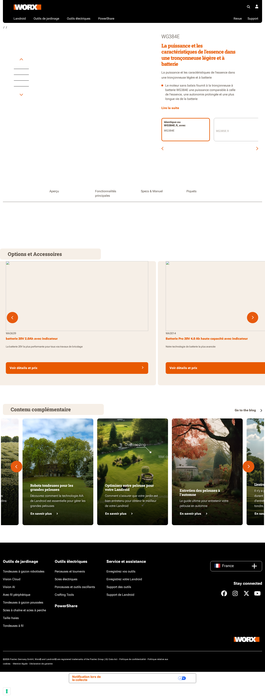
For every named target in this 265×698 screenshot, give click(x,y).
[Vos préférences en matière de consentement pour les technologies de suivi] (6, 691)
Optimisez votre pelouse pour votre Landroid (129, 487)
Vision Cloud (11, 579)
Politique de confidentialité (132, 659)
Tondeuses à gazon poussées (23, 602)
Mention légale (20, 663)
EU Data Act (111, 659)
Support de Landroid (120, 595)
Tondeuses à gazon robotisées (23, 571)
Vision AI (9, 587)
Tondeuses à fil (13, 626)
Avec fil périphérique (16, 595)
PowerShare (66, 606)
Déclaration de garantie (41, 663)
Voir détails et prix (23, 368)
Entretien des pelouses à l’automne (200, 492)
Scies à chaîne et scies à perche (24, 610)
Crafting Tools (64, 595)
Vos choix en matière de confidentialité (146, 678)
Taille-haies (11, 618)
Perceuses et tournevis (70, 571)
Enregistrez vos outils (121, 571)
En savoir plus (41, 513)
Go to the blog (246, 410)
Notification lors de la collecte (86, 678)
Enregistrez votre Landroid (124, 579)
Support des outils (119, 587)
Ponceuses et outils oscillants (75, 587)
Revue (238, 18)
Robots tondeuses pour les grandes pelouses (51, 487)
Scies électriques (66, 579)
